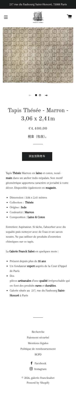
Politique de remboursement (38, 349)
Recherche (38, 332)
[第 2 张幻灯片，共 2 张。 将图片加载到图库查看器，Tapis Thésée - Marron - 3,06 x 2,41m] (40, 95)
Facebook (40, 363)
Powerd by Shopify (38, 382)
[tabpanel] (38, 55)
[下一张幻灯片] (46, 95)
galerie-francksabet (42, 378)
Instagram (40, 369)
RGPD (38, 354)
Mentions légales (38, 343)
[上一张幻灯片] (30, 95)
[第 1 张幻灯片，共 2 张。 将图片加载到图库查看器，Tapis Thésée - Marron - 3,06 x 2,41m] (36, 95)
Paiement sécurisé (38, 337)
